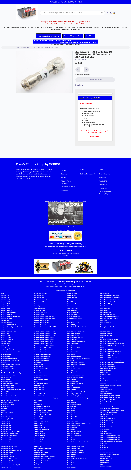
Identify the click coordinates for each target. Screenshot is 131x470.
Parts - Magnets (71, 406)
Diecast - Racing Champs (41, 375)
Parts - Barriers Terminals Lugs (75, 331)
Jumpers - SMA (38, 440)
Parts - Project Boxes (73, 433)
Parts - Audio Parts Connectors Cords (77, 327)
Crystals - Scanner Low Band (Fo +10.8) (45, 333)
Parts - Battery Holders (73, 333)
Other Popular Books (73, 312)
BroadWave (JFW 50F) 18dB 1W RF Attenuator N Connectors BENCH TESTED (40, 47)
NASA (68, 299)
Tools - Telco (103, 443)
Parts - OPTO (71, 412)
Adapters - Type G (6, 341)
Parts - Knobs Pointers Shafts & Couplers (78, 398)
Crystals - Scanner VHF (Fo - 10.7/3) (44, 343)
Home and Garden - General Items (43, 414)
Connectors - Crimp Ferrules (9, 435)
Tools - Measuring (105, 429)
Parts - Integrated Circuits (74, 394)
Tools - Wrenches (105, 450)
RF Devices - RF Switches (107, 364)
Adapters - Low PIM (6, 310)
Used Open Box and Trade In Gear (109, 454)
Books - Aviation (5, 379)
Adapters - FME (5, 308)
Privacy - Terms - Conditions (66, 182)
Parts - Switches (104, 293)
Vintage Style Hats (105, 456)
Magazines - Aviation (40, 454)
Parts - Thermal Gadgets (107, 304)
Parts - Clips (70, 345)
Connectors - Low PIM (7, 444)
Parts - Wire (103, 320)
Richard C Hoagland (105, 374)
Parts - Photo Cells (72, 421)
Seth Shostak (104, 387)
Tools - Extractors (105, 425)
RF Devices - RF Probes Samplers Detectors (112, 362)
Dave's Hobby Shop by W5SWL (38, 164)
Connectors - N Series (7, 452)
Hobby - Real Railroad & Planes (43, 410)
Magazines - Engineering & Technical (44, 456)
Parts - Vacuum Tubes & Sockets (109, 318)
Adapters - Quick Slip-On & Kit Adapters (12, 327)
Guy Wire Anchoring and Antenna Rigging (46, 398)
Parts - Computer (72, 350)
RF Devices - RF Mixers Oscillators (109, 358)
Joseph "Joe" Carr (39, 417)
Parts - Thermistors (105, 306)
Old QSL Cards (71, 301)
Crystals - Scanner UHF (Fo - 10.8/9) (44, 339)
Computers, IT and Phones (8, 419)
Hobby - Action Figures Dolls (42, 406)
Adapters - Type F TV (7, 339)
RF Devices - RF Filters (106, 349)
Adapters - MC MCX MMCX (8, 312)
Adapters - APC (5, 301)
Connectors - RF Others (7, 463)
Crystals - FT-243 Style (40, 312)
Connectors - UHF (39, 301)
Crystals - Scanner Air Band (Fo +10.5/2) (45, 327)
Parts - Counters (71, 354)
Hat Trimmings (38, 400)
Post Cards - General (106, 333)
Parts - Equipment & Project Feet (76, 364)
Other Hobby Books (72, 308)
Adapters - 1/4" (5, 295)
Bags (2, 371)
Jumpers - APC (38, 419)
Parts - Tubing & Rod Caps (107, 314)
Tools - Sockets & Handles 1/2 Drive (110, 435)
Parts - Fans (70, 366)
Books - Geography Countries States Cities (13, 389)
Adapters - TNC (5, 335)
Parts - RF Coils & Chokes (74, 435)
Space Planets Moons (106, 389)
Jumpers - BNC (38, 423)
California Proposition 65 (87, 174)
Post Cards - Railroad (106, 335)
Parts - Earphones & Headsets (75, 362)
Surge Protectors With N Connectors (110, 397)
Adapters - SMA (5, 333)
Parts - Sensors (71, 454)
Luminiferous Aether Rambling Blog (105, 193)
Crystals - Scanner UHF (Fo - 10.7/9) (44, 337)
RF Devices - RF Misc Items (107, 356)
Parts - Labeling (71, 402)
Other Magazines (72, 310)
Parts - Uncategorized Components (110, 316)
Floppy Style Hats (39, 389)
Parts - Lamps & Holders (74, 404)
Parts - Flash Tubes (72, 373)
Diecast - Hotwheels (39, 366)
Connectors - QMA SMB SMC (9, 458)
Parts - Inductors (71, 389)
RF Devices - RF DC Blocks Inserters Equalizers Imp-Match (114, 346)
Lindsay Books (38, 450)
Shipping (64, 174)
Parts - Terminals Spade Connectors (110, 301)
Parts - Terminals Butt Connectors (109, 295)
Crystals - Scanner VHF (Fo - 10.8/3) (44, 345)
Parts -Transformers (105, 322)
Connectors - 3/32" (6, 425)
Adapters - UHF (5, 343)
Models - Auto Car (72, 293)
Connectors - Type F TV (40, 299)
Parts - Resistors (71, 440)
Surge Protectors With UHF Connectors (111, 399)
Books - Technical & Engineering (10, 400)
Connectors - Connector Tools (9, 433)
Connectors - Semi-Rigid (41, 293)
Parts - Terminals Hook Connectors (110, 297)
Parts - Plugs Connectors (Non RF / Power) (79, 423)
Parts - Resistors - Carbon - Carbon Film (78, 442)
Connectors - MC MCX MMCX (9, 446)
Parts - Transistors (105, 308)
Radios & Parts (104, 372)
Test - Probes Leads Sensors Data (109, 408)
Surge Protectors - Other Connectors (110, 395)
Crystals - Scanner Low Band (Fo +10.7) (45, 331)
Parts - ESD (70, 360)
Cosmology (37, 306)
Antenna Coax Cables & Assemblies (11, 352)
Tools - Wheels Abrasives (107, 448)
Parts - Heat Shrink (72, 381)
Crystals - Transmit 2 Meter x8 (42, 354)
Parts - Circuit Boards (73, 343)
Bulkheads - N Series (7, 402)
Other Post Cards (72, 314)
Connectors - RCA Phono (8, 460)
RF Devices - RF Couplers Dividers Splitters (112, 343)
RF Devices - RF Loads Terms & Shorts (111, 353)
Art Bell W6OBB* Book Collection (10, 364)
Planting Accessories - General (108, 327)
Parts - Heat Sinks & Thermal (75, 383)
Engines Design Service (40, 383)
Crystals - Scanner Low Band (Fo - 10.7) (45, 335)
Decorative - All (38, 364)
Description (79, 85)
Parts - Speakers (71, 467)
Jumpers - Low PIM (39, 427)
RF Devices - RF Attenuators (108, 341)
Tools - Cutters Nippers (106, 420)
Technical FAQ (103, 184)
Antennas (4, 362)
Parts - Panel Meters (72, 417)
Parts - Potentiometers (73, 425)
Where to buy (65, 190)
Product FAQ (103, 188)
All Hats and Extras (6, 345)
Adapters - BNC (5, 304)
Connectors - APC (6, 427)
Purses (102, 337)
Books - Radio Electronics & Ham (10, 398)
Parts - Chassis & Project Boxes (76, 341)
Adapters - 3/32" (5, 299)
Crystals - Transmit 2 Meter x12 (42, 350)
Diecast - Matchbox (39, 371)
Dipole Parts (37, 377)
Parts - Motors (71, 410)
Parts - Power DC (72, 429)
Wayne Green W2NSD (106, 458)
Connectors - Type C (39, 297)
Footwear (36, 391)
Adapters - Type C (6, 337)
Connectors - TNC (39, 295)
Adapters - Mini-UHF (6, 314)
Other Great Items (72, 306)
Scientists (103, 383)
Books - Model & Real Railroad (9, 396)
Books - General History (7, 385)
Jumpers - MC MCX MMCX (41, 429)
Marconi (36, 465)
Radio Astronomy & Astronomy (108, 368)
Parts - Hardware (71, 379)
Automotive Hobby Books (8, 366)
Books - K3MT (5, 391)
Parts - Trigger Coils (105, 312)
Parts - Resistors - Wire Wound (75, 452)
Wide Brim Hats (104, 462)
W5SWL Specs (103, 177)
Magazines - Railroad (40, 463)
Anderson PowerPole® (7, 350)
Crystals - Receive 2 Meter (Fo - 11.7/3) (44, 318)
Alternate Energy (6, 347)
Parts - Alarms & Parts (73, 322)
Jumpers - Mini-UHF (39, 433)
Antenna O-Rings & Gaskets (9, 358)
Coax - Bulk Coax (6, 414)
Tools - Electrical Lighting (107, 422)
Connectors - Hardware (7, 442)
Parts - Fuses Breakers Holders (75, 375)
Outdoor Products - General (75, 318)
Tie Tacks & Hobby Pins (106, 414)
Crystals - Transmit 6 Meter (41, 360)
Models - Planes (71, 295)
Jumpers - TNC (38, 442)
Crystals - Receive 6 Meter (41, 325)
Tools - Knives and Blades (107, 427)
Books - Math (5, 394)
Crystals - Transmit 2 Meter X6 (42, 347)
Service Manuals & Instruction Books (110, 385)
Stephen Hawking (105, 391)
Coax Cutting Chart (105, 174)
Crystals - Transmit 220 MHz (42, 356)
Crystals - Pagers (39, 314)
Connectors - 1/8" (6, 423)
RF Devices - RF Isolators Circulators (110, 351)
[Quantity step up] (86, 69)
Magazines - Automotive (41, 452)
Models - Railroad (72, 297)
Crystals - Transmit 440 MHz (42, 358)
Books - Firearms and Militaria (9, 383)
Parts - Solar (70, 460)
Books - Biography (6, 381)
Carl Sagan (4, 408)
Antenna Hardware (6, 354)
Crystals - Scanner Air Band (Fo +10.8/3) (45, 329)
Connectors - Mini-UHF (7, 448)
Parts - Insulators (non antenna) (76, 391)
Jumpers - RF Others (40, 437)
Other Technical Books (73, 316)
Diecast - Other (38, 373)
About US (83, 169)
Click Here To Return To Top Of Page (65, 290)
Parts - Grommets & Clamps (75, 377)
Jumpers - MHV (38, 431)
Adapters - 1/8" (5, 297)
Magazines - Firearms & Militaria (43, 458)
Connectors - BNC (6, 429)
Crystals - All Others (39, 310)
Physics (102, 325)
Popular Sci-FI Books (106, 329)
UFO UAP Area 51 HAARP (107, 452)
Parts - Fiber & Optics (73, 371)
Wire (101, 464)
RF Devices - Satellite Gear (107, 366)
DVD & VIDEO (38, 362)
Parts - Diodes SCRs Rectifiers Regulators (78, 358)
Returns (63, 177)
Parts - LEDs (70, 400)
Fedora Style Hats (39, 387)
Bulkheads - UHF (6, 406)
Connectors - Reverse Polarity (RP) (10, 465)
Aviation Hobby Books (7, 368)
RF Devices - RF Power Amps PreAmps (111, 360)
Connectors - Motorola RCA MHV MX (11, 450)
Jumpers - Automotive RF (41, 421)
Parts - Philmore (71, 419)
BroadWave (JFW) (80, 59)
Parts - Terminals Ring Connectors (109, 299)
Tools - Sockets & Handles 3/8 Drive (110, 439)
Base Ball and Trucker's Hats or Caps (11, 373)
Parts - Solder (71, 463)
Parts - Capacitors (72, 339)
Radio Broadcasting (105, 370)
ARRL (2, 293)
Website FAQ (103, 181)
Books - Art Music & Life (8, 375)
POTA (68, 320)
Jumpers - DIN (38, 425)
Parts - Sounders (72, 465)
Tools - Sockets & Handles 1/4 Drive (110, 437)
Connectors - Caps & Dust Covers (10, 431)
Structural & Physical (106, 393)
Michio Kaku (37, 467)
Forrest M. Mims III (39, 394)
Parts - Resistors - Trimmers (75, 450)
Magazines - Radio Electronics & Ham (44, 460)
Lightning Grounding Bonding (42, 448)
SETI (101, 376)
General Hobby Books (40, 396)
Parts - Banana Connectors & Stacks (77, 329)
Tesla (101, 404)
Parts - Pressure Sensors (74, 431)
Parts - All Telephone (73, 325)
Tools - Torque (104, 445)
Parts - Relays (71, 437)
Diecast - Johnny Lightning (41, 368)
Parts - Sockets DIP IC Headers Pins (77, 458)
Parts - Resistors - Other (73, 448)
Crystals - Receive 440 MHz (41, 322)
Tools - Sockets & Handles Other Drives (111, 441)
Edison (36, 381)
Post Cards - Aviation (106, 331)
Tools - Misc (103, 431)
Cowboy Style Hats (39, 308)
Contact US (64, 170)
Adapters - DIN (5, 306)
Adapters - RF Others (7, 329)
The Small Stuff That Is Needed (108, 412)
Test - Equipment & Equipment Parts (110, 406)
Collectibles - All (5, 417)
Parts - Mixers (71, 408)
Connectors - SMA (6, 467)
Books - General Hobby (7, 387)
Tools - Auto (103, 416)
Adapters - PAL (5, 320)
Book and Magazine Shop (73, 36)
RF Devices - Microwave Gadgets (109, 339)
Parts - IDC (70, 385)
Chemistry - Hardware (7, 412)
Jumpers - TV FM (39, 444)
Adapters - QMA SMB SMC (8, 325)
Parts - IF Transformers (73, 387)
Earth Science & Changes (41, 379)
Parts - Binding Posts (73, 335)
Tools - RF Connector (106, 433)
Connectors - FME (6, 440)
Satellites (102, 379)
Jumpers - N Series (39, 435)
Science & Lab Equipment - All (108, 381)
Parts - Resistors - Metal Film (75, 444)
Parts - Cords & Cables (73, 352)
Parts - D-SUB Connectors (74, 356)
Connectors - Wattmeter (40, 304)
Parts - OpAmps (71, 414)
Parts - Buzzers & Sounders (75, 337)
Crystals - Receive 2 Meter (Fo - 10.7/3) (44, 316)
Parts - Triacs (103, 310)
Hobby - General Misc (40, 408)
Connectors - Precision (7, 456)
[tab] (80, 85)
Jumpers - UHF (38, 446)
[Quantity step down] (77, 69)
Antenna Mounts (5, 356)
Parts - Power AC (72, 427)
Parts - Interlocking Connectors (75, 396)
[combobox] (70, 13)
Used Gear (89, 36)
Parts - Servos (71, 456)
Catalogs (3, 410)
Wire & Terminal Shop (106, 466)
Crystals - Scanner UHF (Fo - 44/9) (43, 341)
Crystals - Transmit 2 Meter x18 (42, 352)
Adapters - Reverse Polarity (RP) (10, 331)
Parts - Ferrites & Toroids (74, 368)
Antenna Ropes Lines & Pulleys (10, 360)
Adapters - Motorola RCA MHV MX (10, 316)
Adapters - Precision (7, 322)
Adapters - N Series (6, 318)
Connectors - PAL (6, 454)
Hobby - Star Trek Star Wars (42, 412)
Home (17, 47)
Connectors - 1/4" (6, 421)
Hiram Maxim (38, 404)
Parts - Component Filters (74, 347)
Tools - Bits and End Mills (107, 418)
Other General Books (73, 304)
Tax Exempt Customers (68, 187)
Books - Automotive (6, 377)
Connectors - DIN (6, 437)
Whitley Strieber (104, 460)
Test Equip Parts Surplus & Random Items (112, 410)
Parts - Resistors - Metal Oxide (75, 446)
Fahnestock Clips (39, 385)
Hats (35, 402)
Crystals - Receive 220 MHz (41, 320)
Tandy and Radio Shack (106, 402)
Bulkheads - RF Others (7, 404)
